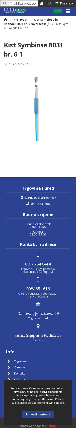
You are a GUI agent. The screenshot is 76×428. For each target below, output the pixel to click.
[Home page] (5, 19)
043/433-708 (40, 204)
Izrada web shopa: (32, 426)
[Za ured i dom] (15, 11)
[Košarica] (49, 3)
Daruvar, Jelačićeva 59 (40, 198)
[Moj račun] (42, 3)
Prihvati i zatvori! (38, 414)
